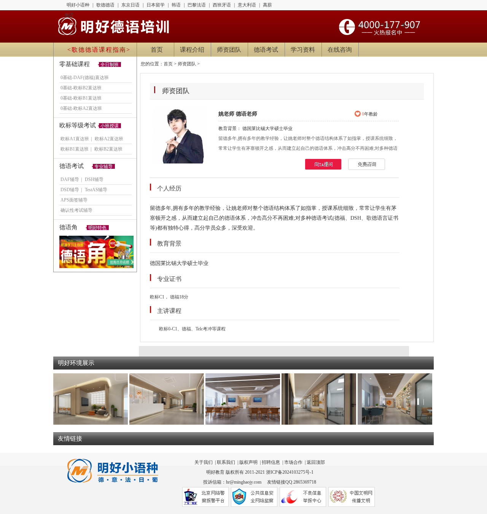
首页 (157, 49)
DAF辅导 (69, 179)
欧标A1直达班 (74, 138)
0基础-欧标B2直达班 (81, 87)
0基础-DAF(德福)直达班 (84, 77)
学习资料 (303, 49)
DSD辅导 (69, 189)
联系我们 (226, 462)
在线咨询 (340, 49)
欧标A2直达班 (109, 138)
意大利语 (247, 5)
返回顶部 (316, 462)
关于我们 (203, 462)
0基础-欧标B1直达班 (81, 98)
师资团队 (229, 49)
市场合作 (293, 462)
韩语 (176, 5)
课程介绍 (192, 49)
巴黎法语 (197, 5)
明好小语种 (78, 5)
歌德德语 (105, 5)
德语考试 (266, 49)
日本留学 (155, 5)
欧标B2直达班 (108, 149)
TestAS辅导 (96, 189)
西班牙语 (222, 5)
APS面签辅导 (74, 200)
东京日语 (130, 5)
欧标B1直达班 (74, 149)
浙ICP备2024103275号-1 (290, 472)
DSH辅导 (94, 179)
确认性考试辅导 (76, 210)
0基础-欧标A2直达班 (81, 108)
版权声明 (248, 462)
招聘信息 (271, 462)
